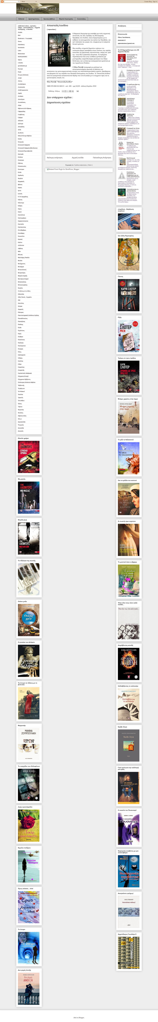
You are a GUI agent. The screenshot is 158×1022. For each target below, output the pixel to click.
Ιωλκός (20, 193)
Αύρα (19, 105)
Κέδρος (57, 91)
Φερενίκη (21, 409)
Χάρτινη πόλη (22, 416)
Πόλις (19, 352)
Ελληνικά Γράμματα (24, 145)
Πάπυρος (21, 312)
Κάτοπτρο (21, 203)
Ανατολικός (21, 87)
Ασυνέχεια (21, 99)
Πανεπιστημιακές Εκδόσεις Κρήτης (28, 315)
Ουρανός (20, 309)
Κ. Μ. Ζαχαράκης (23, 196)
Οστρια (20, 306)
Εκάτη (20, 139)
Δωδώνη (20, 133)
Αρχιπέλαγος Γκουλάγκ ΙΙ (131, 99)
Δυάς (19, 129)
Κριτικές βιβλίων (49, 19)
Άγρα (19, 72)
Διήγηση (20, 120)
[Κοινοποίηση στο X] (68, 91)
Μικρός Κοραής (22, 276)
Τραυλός (20, 397)
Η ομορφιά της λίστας (133, 128)
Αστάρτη (20, 96)
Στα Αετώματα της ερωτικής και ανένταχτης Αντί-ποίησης (132, 57)
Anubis (20, 32)
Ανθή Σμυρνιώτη (23, 90)
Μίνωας (20, 254)
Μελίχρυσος (21, 263)
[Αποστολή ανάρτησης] (77, 91)
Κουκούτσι (21, 236)
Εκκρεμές (21, 142)
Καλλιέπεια (21, 215)
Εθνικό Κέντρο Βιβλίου (25, 136)
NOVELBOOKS (22, 56)
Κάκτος (20, 199)
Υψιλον (20, 406)
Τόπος (20, 403)
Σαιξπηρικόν (21, 355)
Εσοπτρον (21, 169)
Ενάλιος (20, 157)
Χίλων (20, 419)
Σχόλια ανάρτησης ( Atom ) (83, 165)
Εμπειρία (20, 154)
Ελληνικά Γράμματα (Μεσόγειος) (27, 148)
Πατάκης (20, 324)
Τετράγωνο (21, 388)
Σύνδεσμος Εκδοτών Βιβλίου (26, 382)
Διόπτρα (20, 123)
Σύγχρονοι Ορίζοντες (24, 379)
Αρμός (20, 93)
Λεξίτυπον (21, 245)
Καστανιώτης (22, 227)
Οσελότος (21, 303)
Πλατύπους (21, 339)
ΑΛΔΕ (20, 78)
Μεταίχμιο (21, 266)
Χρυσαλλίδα (21, 422)
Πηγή (19, 333)
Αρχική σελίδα (78, 158)
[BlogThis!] (65, 91)
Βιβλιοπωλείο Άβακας (24, 108)
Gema (20, 41)
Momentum (21, 53)
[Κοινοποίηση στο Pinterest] (73, 91)
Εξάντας (20, 163)
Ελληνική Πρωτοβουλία (25, 151)
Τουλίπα (20, 394)
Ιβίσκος (20, 184)
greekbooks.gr (22, 66)
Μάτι (19, 251)
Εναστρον (21, 160)
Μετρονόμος (21, 273)
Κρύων (20, 242)
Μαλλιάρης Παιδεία (23, 257)
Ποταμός (20, 349)
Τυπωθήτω (21, 400)
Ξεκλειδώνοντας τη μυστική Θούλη (132, 190)
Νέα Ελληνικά (131, 158)
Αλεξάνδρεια (22, 84)
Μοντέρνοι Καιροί (23, 279)
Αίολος (20, 81)
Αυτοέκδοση (21, 102)
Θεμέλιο (20, 178)
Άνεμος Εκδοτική (23, 75)
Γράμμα (20, 117)
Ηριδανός (21, 175)
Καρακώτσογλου (23, 221)
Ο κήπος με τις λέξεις (24, 291)
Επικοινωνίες (22, 166)
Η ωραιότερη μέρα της (133, 84)
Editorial (21, 19)
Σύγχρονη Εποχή (23, 376)
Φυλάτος (20, 413)
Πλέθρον (20, 336)
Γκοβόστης (21, 114)
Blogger (81, 1017)
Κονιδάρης (21, 233)
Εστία (19, 172)
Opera (20, 60)
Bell (19, 35)
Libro (19, 50)
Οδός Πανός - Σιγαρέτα (24, 297)
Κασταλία (21, 224)
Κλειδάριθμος (22, 230)
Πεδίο (19, 327)
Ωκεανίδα (21, 428)
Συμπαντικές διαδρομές (25, 373)
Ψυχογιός (21, 425)
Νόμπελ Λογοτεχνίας (66, 19)
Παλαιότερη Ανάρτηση (102, 158)
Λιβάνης (20, 248)
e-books (20, 63)
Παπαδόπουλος (23, 318)
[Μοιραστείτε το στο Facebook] (70, 91)
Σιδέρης (20, 358)
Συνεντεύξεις (81, 19)
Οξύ (19, 300)
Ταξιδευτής (21, 385)
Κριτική (20, 239)
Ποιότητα (20, 343)
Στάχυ (19, 364)
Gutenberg (21, 44)
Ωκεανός (20, 431)
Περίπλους (21, 330)
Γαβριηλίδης (21, 111)
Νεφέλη (20, 288)
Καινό (19, 212)
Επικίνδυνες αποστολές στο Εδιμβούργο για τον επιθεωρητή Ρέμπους (133, 174)
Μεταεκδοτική (22, 269)
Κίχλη (19, 209)
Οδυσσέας (21, 294)
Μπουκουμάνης (22, 285)
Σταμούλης (21, 367)
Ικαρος (20, 187)
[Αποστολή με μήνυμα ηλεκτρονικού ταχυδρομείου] (63, 91)
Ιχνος (19, 190)
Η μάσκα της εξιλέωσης (130, 115)
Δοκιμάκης (21, 126)
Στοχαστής (21, 370)
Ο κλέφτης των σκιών (133, 70)
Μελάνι (20, 260)
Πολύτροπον (22, 346)
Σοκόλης (20, 361)
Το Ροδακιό (21, 391)
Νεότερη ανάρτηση (54, 158)
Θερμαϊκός (21, 181)
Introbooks (21, 47)
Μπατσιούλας (22, 282)
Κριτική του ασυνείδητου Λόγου (133, 143)
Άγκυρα (20, 69)
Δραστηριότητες (33, 19)
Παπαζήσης (21, 321)
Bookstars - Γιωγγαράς (25, 38)
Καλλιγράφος (22, 218)
